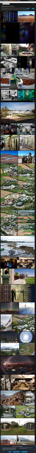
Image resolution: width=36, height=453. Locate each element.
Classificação (33, 8)
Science (29, 0)
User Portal (32, 0)
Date (33, 9)
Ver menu (2, 2)
